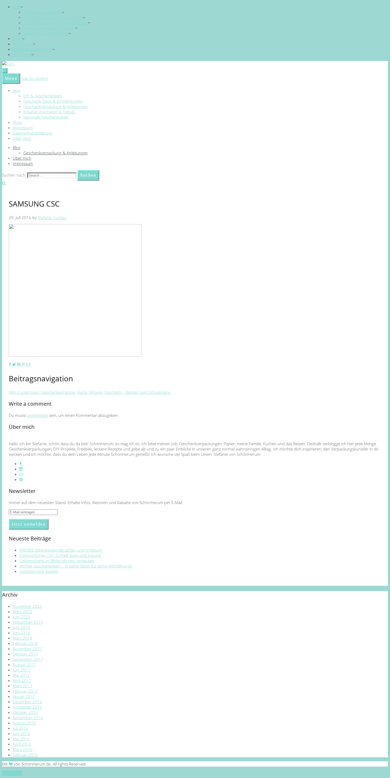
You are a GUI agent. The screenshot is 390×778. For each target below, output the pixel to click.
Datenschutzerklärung (32, 49)
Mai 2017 (21, 675)
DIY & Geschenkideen (42, 12)
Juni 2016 (21, 733)
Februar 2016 (25, 754)
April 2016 (22, 744)
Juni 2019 (21, 627)
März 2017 (22, 685)
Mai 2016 (21, 738)
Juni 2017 (21, 669)
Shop (17, 38)
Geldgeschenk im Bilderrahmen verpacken (56, 560)
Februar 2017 (25, 691)
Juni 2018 (21, 632)
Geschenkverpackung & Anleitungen (55, 22)
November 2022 (27, 606)
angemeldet (37, 415)
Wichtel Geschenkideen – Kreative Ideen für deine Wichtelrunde (75, 566)
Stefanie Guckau (52, 217)
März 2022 (22, 611)
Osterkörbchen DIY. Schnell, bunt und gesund (60, 555)
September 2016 (28, 717)
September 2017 (28, 659)
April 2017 (22, 680)
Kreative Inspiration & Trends (49, 27)
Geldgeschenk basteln (38, 571)
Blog (16, 6)
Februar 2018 (25, 643)
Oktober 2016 (25, 712)
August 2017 (24, 664)
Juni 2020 (21, 616)
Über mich (22, 54)
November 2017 (27, 648)
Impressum (23, 43)
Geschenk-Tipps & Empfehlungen (53, 17)
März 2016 (22, 749)
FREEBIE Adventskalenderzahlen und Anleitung (60, 550)
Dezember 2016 (27, 701)
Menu (11, 78)
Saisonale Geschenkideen (45, 33)
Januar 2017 (24, 696)
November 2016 (27, 707)
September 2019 (28, 622)
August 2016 (24, 722)
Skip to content (34, 78)
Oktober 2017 (25, 654)
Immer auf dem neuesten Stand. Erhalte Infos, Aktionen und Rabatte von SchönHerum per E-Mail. (96, 502)
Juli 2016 (20, 728)
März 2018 (22, 638)
